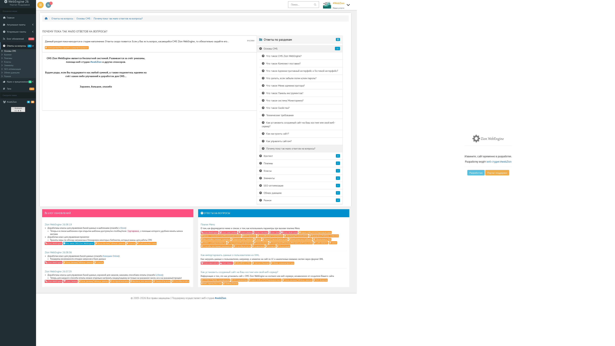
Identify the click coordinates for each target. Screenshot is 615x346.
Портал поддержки (497, 172)
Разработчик (476, 172)
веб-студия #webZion (499, 161)
